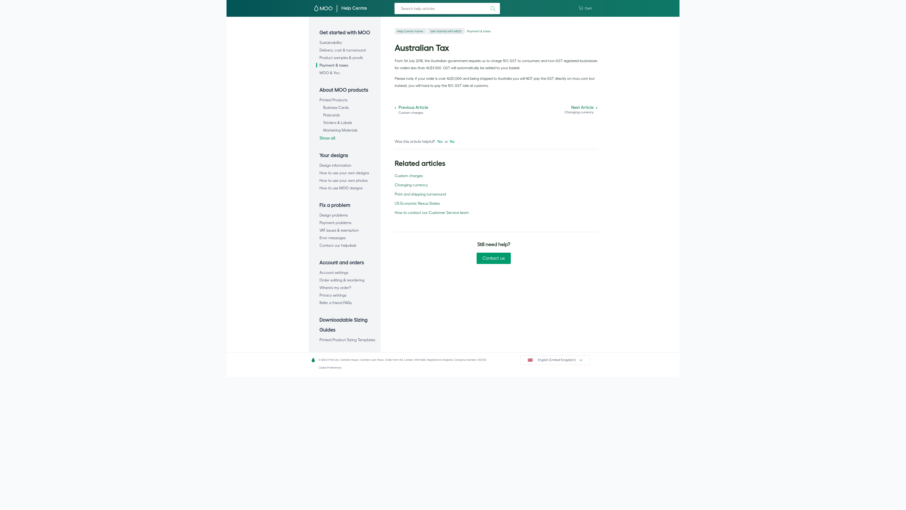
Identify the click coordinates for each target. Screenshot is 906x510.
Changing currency (411, 185)
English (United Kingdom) (557, 360)
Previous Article (413, 107)
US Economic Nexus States (417, 203)
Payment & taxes (479, 31)
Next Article (582, 107)
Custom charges (409, 176)
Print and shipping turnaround (420, 194)
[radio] (440, 141)
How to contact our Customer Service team (432, 212)
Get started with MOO (445, 31)
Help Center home (410, 31)
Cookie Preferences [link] (330, 367)
